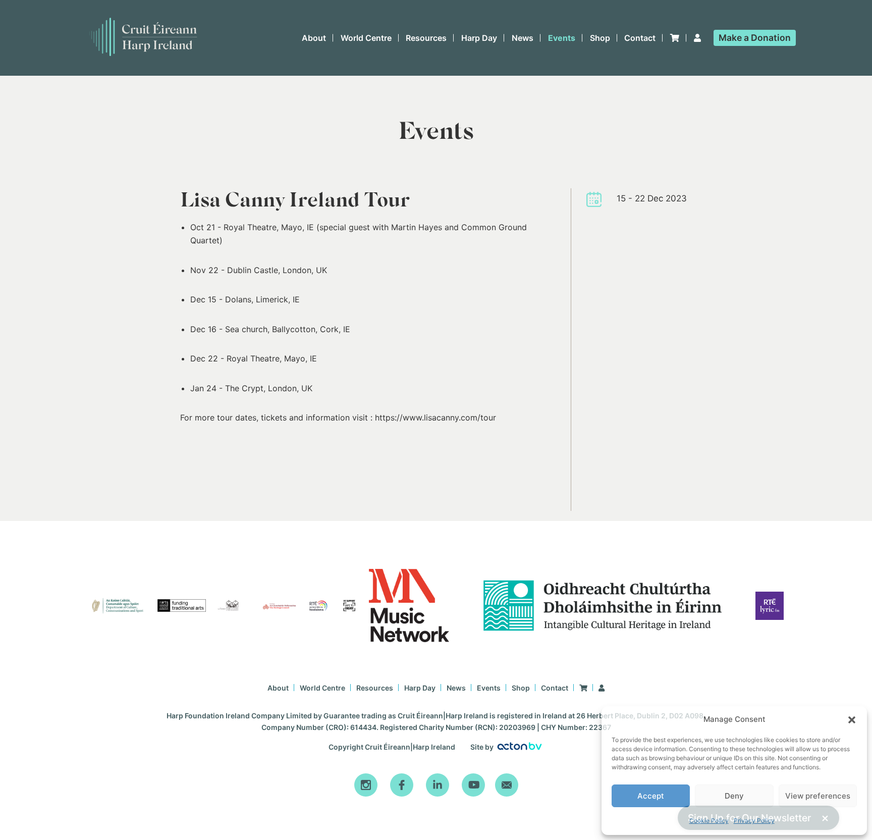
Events (561, 38)
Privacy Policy (754, 820)
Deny (734, 796)
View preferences (817, 796)
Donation (755, 37)
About (314, 38)
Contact (640, 38)
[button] (852, 720)
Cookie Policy (709, 820)
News (522, 38)
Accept (650, 796)
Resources (426, 38)
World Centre (366, 38)
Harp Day (479, 38)
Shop (600, 38)
